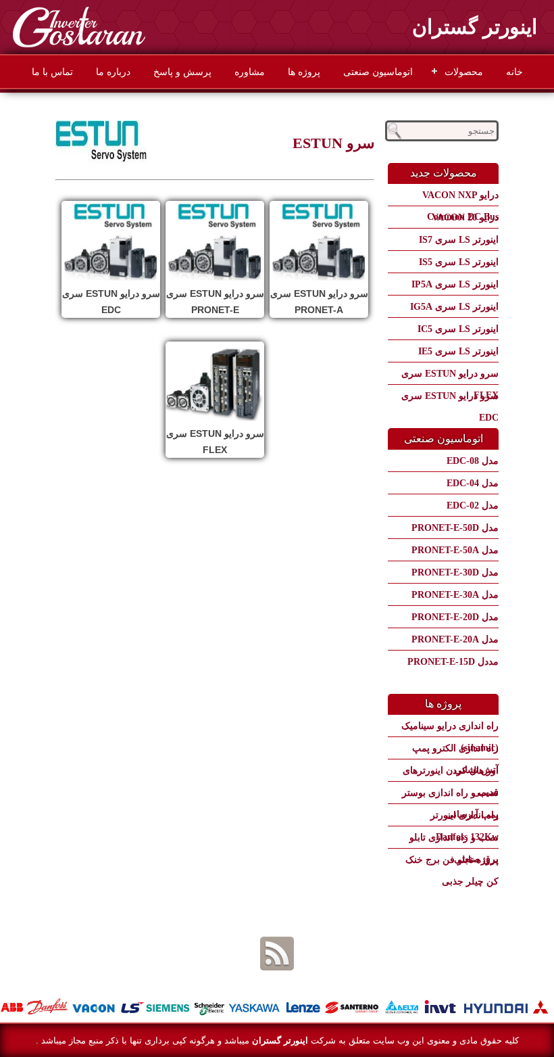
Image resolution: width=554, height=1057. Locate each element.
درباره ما (113, 71)
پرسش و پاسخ (182, 71)
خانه (514, 71)
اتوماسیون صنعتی (378, 71)
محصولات (464, 71)
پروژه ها (304, 71)
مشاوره (249, 71)
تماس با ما (52, 71)
